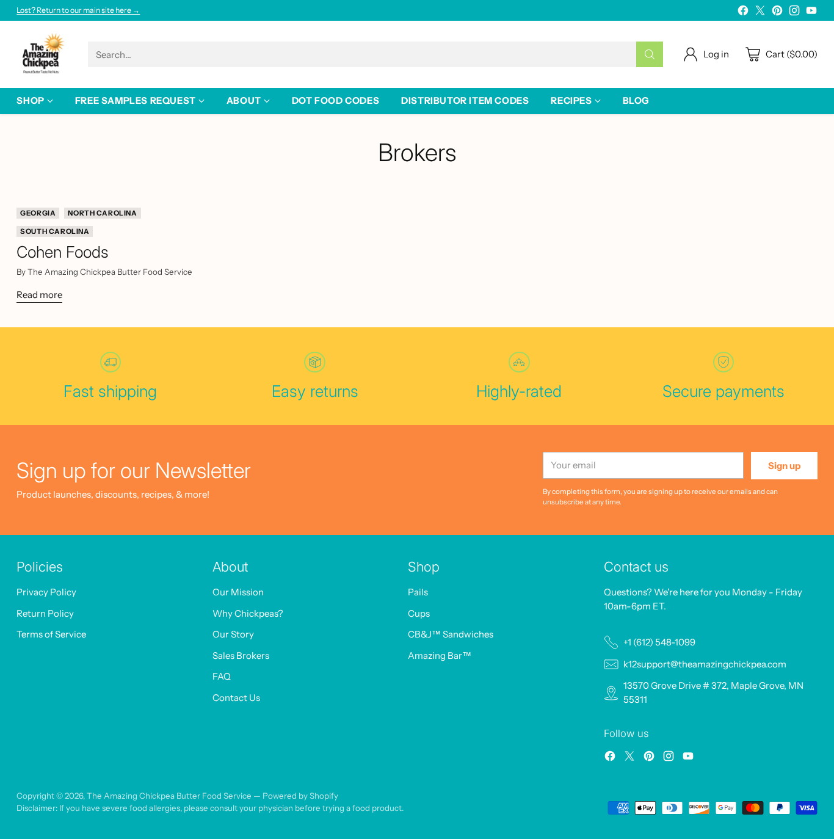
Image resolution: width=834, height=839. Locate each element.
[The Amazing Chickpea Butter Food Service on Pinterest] (777, 12)
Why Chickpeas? (247, 613)
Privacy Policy (46, 592)
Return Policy (45, 613)
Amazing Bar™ (439, 655)
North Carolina (102, 213)
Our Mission (238, 592)
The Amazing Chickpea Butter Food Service (169, 796)
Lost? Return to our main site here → (78, 10)
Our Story (233, 634)
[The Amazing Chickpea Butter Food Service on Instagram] (794, 12)
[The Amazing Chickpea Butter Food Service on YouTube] (811, 12)
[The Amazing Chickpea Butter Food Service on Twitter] (760, 12)
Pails (418, 592)
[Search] (649, 54)
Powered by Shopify (300, 796)
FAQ (221, 676)
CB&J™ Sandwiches (450, 634)
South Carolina (54, 231)
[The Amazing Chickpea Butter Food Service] (42, 54)
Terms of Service (51, 634)
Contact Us (236, 697)
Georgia (38, 213)
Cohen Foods (62, 251)
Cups (419, 613)
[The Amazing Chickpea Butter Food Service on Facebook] (743, 12)
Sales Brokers (240, 655)
